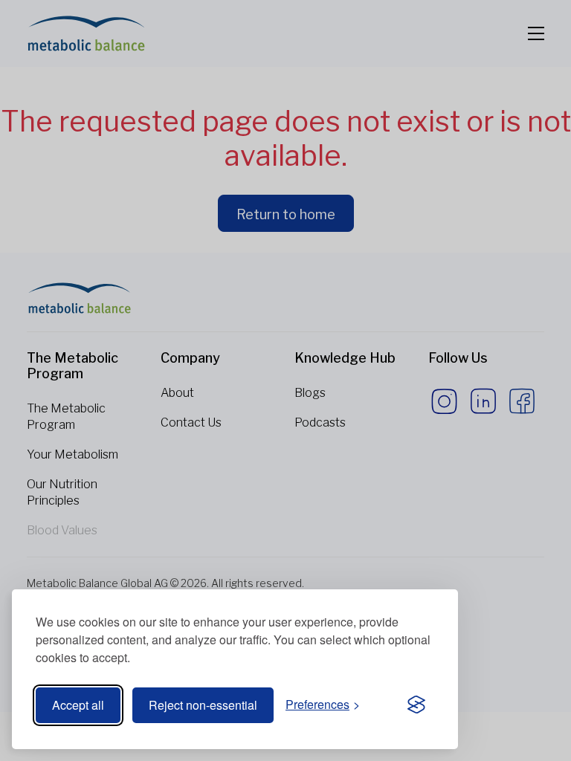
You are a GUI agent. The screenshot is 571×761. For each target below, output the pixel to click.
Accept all (78, 704)
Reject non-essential (203, 704)
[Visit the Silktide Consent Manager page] (416, 705)
